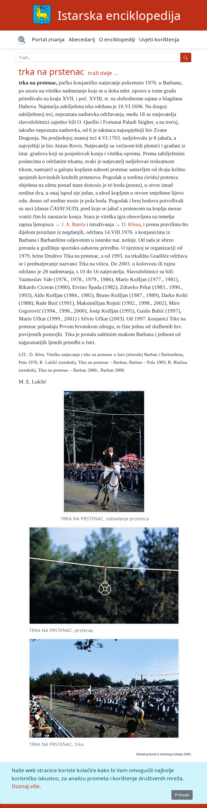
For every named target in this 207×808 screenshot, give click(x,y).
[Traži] (185, 57)
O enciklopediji (117, 39)
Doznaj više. (26, 786)
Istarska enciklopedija (119, 15)
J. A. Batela (73, 224)
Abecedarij (82, 39)
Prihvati (182, 795)
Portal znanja (48, 39)
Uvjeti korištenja (159, 39)
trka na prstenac (51, 71)
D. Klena (131, 224)
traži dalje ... (103, 72)
